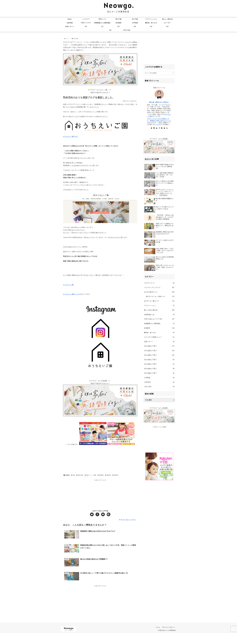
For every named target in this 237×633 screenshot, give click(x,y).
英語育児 (116, 475)
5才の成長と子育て (159, 368)
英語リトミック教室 (91, 475)
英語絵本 (109, 475)
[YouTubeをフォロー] (157, 128)
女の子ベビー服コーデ (159, 301)
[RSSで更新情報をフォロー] (167, 128)
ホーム (158, 627)
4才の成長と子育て (159, 364)
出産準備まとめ (159, 314)
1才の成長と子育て (159, 350)
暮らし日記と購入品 (159, 310)
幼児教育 (67, 475)
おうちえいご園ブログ (70, 136)
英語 (74, 475)
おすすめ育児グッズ (159, 292)
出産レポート (159, 341)
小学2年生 (159, 382)
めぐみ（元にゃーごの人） (159, 102)
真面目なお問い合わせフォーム (160, 120)
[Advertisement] (100, 459)
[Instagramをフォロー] (154, 128)
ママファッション (159, 305)
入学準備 (159, 377)
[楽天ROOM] (162, 128)
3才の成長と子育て (159, 359)
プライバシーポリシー (168, 627)
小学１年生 (159, 386)
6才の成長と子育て (159, 373)
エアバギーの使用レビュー (159, 337)
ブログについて (159, 283)
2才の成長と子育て (159, 355)
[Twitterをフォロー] (151, 128)
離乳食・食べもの (159, 332)
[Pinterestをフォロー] (159, 128)
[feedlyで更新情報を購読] (164, 128)
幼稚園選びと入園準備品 (159, 323)
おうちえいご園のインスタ (72, 294)
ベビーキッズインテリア (159, 287)
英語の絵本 (80, 475)
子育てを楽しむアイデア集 (159, 319)
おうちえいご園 (68, 285)
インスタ (157, 124)
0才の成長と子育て (159, 346)
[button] (173, 73)
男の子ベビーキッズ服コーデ (160, 296)
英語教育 (101, 475)
